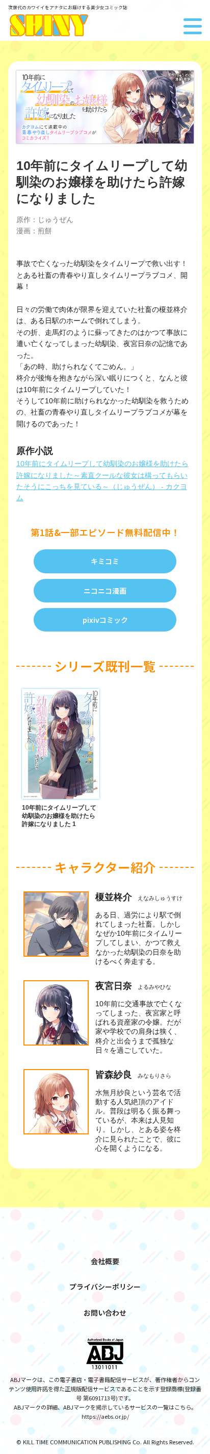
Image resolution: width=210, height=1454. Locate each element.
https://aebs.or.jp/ (105, 1416)
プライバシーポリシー (105, 1286)
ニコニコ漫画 (105, 591)
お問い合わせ (105, 1312)
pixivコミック (105, 620)
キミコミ (105, 561)
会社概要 (105, 1261)
